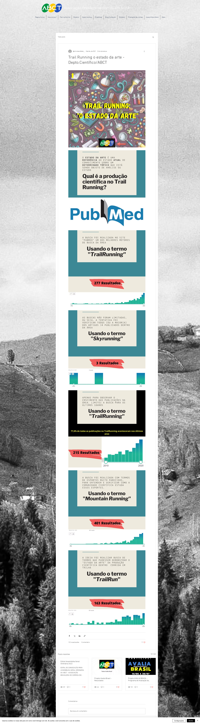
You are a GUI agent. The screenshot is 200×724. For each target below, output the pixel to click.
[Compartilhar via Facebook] (69, 636)
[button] (153, 37)
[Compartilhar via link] (85, 636)
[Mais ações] (144, 51)
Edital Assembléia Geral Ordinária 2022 (70, 662)
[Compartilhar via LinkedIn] (80, 636)
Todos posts (61, 37)
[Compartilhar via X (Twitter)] (74, 636)
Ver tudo (153, 654)
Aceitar (191, 721)
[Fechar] (197, 720)
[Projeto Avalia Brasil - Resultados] (107, 666)
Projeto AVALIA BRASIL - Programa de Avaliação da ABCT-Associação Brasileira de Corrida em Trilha (140, 679)
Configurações (179, 721)
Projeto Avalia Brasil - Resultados (103, 679)
